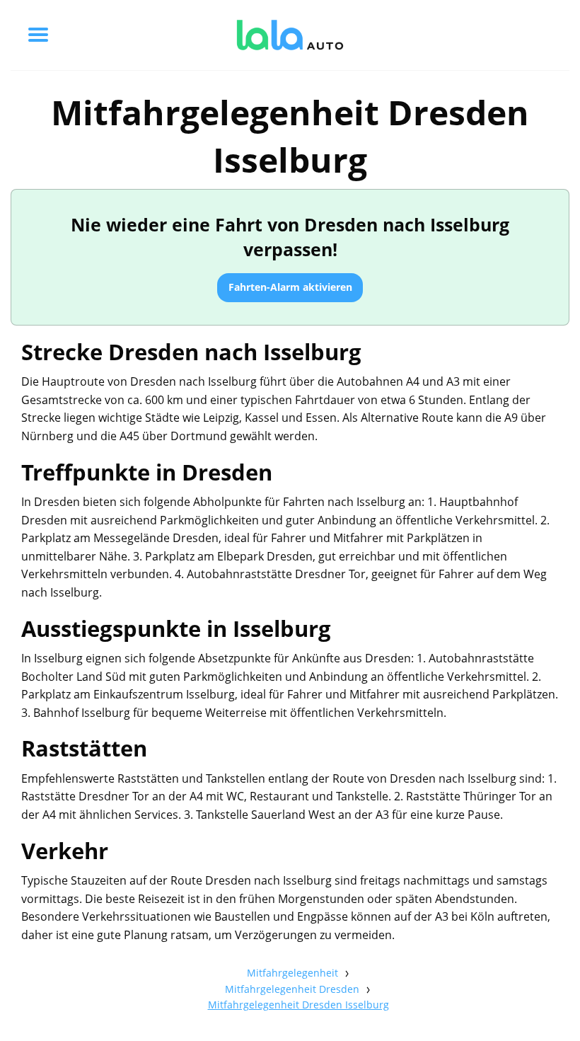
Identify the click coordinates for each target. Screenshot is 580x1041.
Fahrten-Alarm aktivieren (290, 287)
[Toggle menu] (38, 34)
